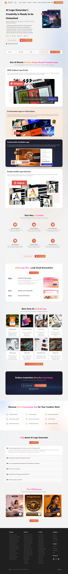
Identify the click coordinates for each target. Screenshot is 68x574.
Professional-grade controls (27, 41)
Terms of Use (55, 541)
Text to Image (40, 534)
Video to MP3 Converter (28, 549)
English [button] (59, 569)
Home (20, 2)
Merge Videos (26, 563)
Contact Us (55, 536)
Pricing (39, 2)
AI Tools (34, 2)
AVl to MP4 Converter (28, 536)
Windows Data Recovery (13, 553)
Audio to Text (40, 561)
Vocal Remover (41, 563)
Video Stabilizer (41, 541)
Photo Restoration (41, 553)
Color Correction (41, 555)
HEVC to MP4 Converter (28, 543)
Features (29, 2)
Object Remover (41, 551)
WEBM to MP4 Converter (28, 538)
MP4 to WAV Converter (28, 553)
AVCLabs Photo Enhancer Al (14, 547)
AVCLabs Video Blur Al (13, 543)
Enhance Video (26, 557)
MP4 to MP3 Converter (28, 551)
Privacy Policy (55, 538)
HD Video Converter (27, 547)
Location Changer (12, 551)
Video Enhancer (41, 538)
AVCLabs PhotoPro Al (13, 545)
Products (24, 2)
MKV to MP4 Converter (28, 534)
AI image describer (30, 452)
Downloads (43, 2)
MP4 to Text (40, 559)
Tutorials (54, 546)
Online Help (55, 550)
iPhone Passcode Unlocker (14, 549)
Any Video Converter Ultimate (14, 536)
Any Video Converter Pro (13, 538)
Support (48, 2)
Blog (52, 2)
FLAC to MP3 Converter (28, 555)
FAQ (54, 552)
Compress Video (27, 559)
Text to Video (40, 536)
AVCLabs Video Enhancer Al (14, 541)
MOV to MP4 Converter (28, 541)
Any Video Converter (13, 534)
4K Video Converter (27, 545)
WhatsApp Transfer (12, 559)
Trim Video (26, 561)
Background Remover (42, 549)
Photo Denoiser (41, 547)
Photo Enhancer (41, 543)
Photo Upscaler (41, 545)
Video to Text (40, 557)
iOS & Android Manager (13, 557)
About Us (54, 534)
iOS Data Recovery (12, 555)
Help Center (55, 548)
